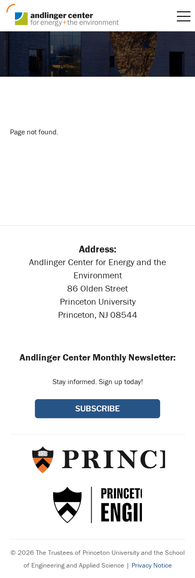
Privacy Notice (152, 565)
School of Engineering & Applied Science (97, 505)
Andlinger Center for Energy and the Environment (62, 15)
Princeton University (97, 459)
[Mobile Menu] (183, 16)
